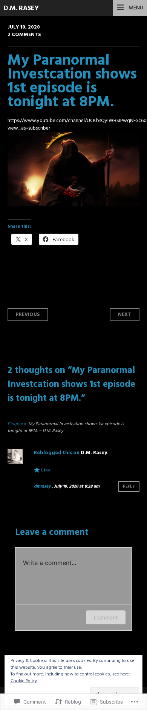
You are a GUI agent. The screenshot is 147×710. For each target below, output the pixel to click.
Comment (106, 617)
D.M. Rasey (21, 8)
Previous (28, 315)
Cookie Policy (24, 681)
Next (124, 315)
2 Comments (24, 35)
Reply (129, 486)
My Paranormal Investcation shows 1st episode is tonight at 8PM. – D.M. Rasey (66, 427)
